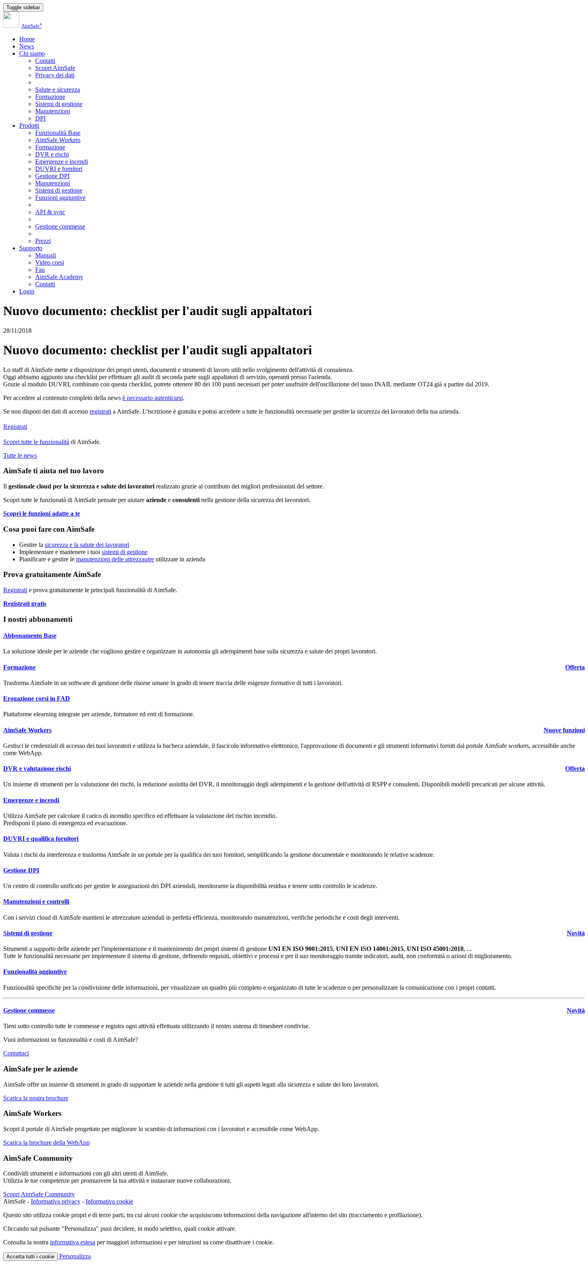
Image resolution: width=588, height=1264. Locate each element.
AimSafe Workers (57, 140)
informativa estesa (72, 1242)
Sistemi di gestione (58, 103)
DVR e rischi (52, 154)
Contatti (45, 60)
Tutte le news (20, 455)
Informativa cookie (109, 1201)
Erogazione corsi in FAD (36, 698)
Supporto (30, 248)
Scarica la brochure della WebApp (46, 1142)
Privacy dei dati (54, 75)
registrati (100, 411)
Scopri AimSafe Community (39, 1194)
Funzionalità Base (57, 132)
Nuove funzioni (564, 730)
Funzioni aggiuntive (60, 197)
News (26, 46)
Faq (40, 269)
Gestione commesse (60, 226)
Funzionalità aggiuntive (35, 971)
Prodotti (29, 125)
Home (27, 39)
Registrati (15, 426)
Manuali (45, 255)
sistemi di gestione (125, 552)
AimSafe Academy (59, 276)
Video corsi (49, 262)
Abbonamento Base (29, 635)
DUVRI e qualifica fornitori (40, 838)
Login (26, 291)
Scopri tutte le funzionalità (36, 441)
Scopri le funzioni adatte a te (41, 513)
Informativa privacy (55, 1201)
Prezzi (43, 240)
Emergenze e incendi (61, 161)
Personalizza (74, 1256)
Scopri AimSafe (55, 67)
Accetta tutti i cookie (30, 1257)
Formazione (50, 96)
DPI (40, 118)
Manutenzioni (52, 111)
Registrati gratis (24, 603)
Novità (576, 933)
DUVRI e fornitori (58, 168)
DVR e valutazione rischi (37, 768)
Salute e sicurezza (57, 89)
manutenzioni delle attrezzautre (115, 559)
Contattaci (16, 1053)
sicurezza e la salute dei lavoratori (87, 544)
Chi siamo (32, 53)
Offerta (575, 667)
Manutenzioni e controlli (36, 901)
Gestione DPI (52, 176)
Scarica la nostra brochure (35, 1098)
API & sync (50, 212)
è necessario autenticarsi (152, 397)
